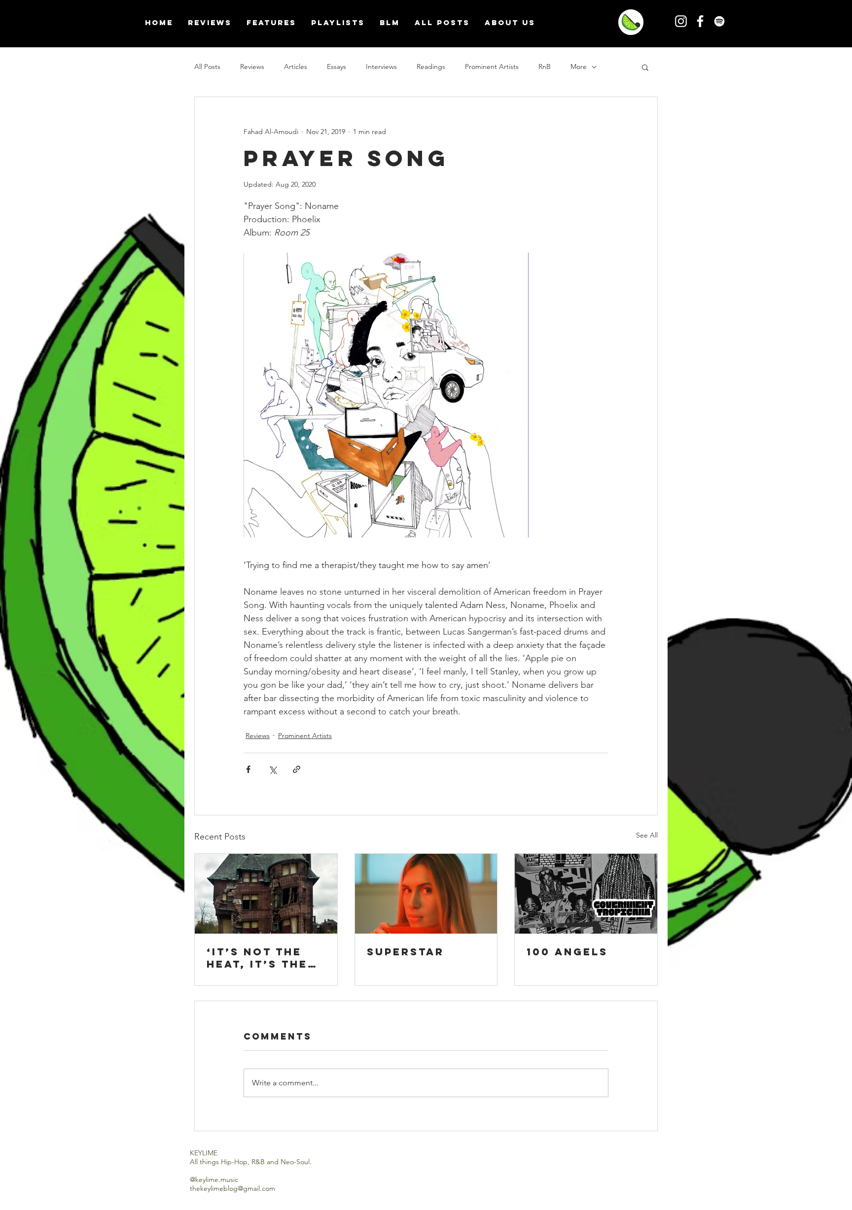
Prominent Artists (492, 66)
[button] (645, 67)
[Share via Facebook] (248, 769)
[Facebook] (700, 21)
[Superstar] (426, 894)
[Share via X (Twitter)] (272, 769)
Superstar (405, 951)
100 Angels (567, 951)
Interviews (381, 66)
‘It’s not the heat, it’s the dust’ (257, 957)
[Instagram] (681, 21)
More (578, 66)
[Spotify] (719, 21)
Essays (336, 66)
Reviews (252, 66)
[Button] (628, 21)
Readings (431, 66)
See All (647, 835)
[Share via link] (296, 769)
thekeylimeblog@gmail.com (232, 1188)
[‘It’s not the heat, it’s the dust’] (266, 894)
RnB (544, 66)
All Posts (207, 66)
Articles (295, 66)
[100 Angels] (586, 894)
